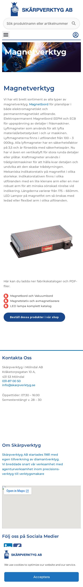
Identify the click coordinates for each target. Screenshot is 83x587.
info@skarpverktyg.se (18, 385)
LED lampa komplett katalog (31, 306)
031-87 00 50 (11, 381)
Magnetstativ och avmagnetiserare (34, 301)
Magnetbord (39, 104)
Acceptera (41, 577)
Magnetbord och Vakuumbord (31, 295)
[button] (6, 35)
